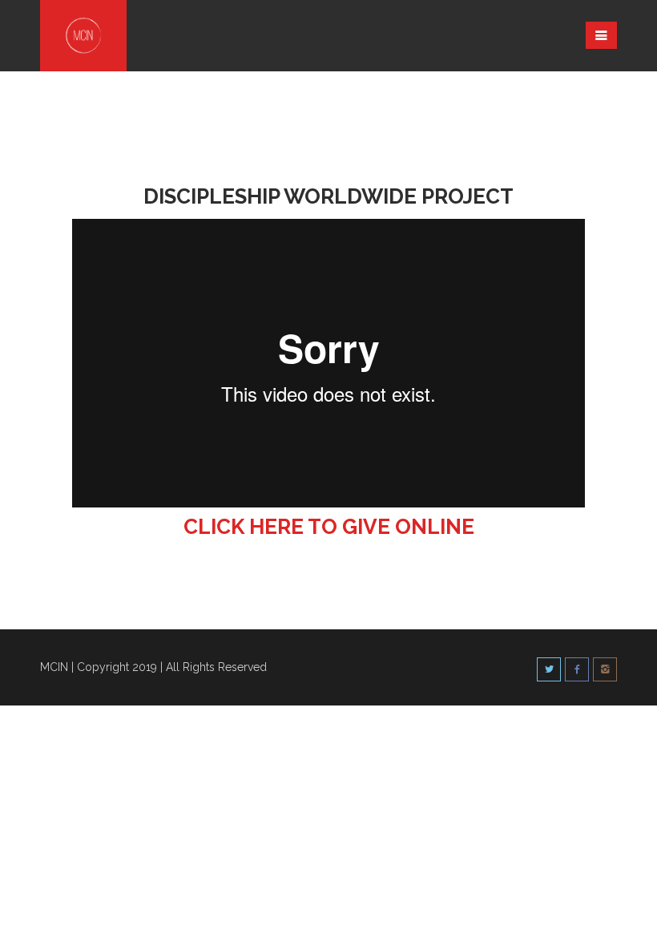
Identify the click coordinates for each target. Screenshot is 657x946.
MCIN (54, 667)
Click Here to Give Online (328, 527)
